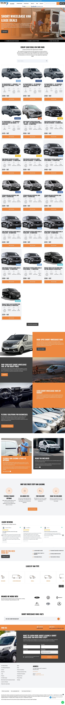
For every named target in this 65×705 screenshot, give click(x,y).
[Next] (62, 586)
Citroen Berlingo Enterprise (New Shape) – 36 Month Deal (10, 195)
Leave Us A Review (4, 681)
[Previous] (60, 586)
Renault (7, 599)
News (37, 3)
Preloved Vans (26, 3)
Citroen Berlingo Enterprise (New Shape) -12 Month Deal (52, 195)
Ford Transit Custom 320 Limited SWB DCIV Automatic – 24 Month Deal (11, 159)
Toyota (10, 599)
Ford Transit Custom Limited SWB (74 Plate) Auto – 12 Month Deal (53, 232)
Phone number (25, 649)
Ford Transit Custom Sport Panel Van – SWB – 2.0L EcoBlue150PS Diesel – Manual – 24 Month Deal (32, 123)
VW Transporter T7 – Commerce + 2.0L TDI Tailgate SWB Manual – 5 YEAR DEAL (11, 85)
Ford (5, 599)
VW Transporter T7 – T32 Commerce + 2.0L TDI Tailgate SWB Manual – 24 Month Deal (53, 85)
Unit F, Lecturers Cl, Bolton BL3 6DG (56, 628)
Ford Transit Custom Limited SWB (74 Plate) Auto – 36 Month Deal (11, 232)
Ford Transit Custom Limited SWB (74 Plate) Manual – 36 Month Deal (11, 268)
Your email (43, 644)
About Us (32, 3)
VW (18, 599)
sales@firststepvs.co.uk (39, 674)
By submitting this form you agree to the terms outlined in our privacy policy (32, 657)
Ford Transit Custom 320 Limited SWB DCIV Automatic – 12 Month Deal (32, 159)
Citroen (2, 599)
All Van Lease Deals (5, 691)
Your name (25, 644)
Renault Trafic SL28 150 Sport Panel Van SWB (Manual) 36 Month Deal (53, 268)
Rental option (43, 649)
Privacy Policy (19, 677)
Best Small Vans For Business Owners (8, 679)
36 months (35, 52)
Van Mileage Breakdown (5, 667)
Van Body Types (4, 677)
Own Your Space (34, 699)
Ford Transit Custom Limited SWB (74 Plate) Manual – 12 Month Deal (32, 268)
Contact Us (41, 3)
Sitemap (18, 679)
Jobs (2, 673)
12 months (25, 52)
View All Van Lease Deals (32, 324)
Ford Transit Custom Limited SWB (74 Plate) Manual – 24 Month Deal (53, 159)
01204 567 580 (40, 628)
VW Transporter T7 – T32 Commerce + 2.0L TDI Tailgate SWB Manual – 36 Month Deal (32, 85)
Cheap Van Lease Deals (5, 683)
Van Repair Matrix (4, 665)
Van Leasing (12, 3)
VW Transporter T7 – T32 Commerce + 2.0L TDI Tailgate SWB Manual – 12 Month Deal (11, 123)
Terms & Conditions (20, 669)
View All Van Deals (32, 509)
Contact (2, 669)
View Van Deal (11, 99)
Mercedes (14, 599)
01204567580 (38, 673)
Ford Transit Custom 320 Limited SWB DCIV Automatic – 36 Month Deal (53, 122)
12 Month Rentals (19, 3)
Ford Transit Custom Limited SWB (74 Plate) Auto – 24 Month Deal (32, 232)
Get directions (35, 671)
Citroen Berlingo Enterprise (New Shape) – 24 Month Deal (31, 195)
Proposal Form (19, 675)
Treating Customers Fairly (21, 671)
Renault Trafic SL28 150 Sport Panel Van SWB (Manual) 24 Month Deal (11, 304)
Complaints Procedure (21, 673)
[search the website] (58, 3)
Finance (2, 675)
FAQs (18, 667)
